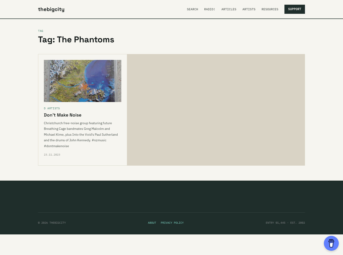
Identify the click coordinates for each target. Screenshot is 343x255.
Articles (228, 9)
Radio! (209, 9)
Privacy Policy (172, 222)
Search (192, 9)
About (152, 222)
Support (294, 9)
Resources (270, 9)
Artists (249, 9)
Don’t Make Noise (62, 115)
